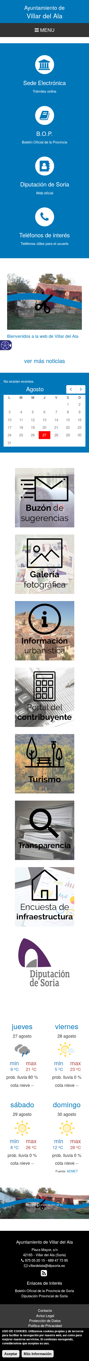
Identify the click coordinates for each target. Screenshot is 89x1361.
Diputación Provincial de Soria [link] (44, 1295)
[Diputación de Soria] (44, 962)
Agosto (35, 389)
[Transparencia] (44, 829)
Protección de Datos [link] (45, 1320)
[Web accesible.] (5, 345)
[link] (71, 389)
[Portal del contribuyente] (44, 696)
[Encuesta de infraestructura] (44, 896)
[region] (44, 30)
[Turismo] (44, 763)
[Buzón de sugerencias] (44, 497)
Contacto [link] (45, 1310)
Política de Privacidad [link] (45, 1325)
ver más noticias (44, 360)
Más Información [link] (38, 1354)
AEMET (72, 1171)
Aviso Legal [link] (45, 1315)
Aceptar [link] (10, 1354)
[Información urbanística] (44, 630)
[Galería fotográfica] (44, 563)
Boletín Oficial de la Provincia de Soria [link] (44, 1290)
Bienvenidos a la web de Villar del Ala (42, 336)
